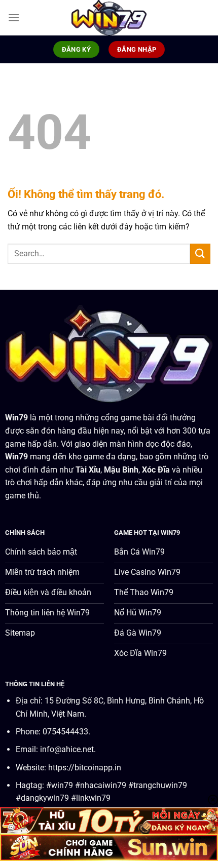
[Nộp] (200, 253)
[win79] (109, 17)
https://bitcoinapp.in (84, 767)
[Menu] (14, 17)
